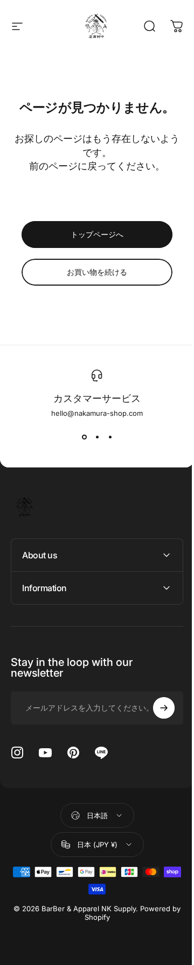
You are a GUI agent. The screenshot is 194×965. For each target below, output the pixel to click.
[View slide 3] (109, 436)
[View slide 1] (84, 436)
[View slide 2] (97, 436)
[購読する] (156, 708)
